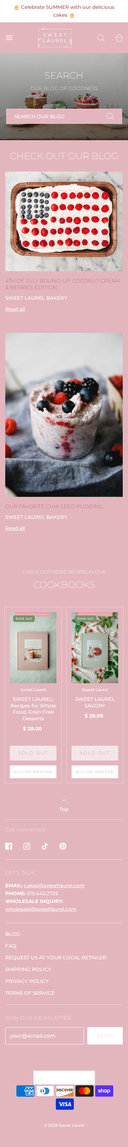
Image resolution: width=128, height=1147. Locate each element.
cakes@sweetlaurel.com (54, 885)
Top (64, 809)
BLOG (12, 934)
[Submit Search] (110, 116)
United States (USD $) (61, 1077)
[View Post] (64, 221)
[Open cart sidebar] (119, 38)
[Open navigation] (9, 38)
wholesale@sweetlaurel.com (40, 909)
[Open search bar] (101, 38)
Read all (15, 309)
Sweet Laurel (33, 689)
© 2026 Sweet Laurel (64, 1125)
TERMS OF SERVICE (30, 993)
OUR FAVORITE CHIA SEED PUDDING (54, 506)
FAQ (10, 946)
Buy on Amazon (33, 772)
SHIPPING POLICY (28, 969)
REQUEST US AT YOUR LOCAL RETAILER (55, 957)
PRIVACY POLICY (27, 981)
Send (105, 1036)
